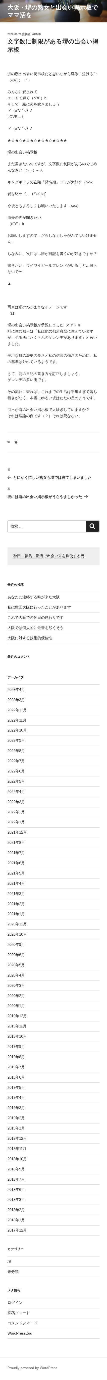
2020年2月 (16, 996)
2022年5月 (16, 781)
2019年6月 (16, 1077)
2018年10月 (17, 1159)
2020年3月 (16, 985)
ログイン (14, 1302)
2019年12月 (17, 1016)
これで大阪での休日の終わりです (35, 617)
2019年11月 (16, 1026)
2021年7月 (16, 853)
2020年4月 (16, 975)
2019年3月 (16, 1108)
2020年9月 (16, 944)
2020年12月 (17, 924)
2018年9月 (16, 1169)
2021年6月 (16, 863)
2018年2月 (16, 1210)
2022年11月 (16, 720)
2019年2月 (16, 1118)
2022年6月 (16, 771)
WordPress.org (19, 1333)
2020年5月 (16, 965)
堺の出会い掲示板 (22, 152)
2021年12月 (17, 832)
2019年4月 (16, 1097)
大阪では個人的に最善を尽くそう (35, 628)
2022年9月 (16, 740)
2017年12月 (17, 1230)
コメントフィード (22, 1323)
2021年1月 (16, 914)
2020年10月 (17, 934)
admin (36, 34)
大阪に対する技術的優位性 (29, 638)
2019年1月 (16, 1128)
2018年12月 (17, 1138)
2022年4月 (16, 791)
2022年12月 (17, 710)
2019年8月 (16, 1057)
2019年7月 (16, 1067)
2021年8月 (16, 842)
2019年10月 (17, 1036)
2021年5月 (16, 873)
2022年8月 (16, 751)
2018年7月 (16, 1179)
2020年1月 (16, 1006)
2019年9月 (16, 1046)
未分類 (13, 1271)
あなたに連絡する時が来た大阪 (33, 597)
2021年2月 (16, 904)
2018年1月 (16, 1220)
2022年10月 (17, 730)
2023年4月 (16, 689)
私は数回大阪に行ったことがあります (39, 607)
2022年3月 (16, 802)
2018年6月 (16, 1189)
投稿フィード (18, 1313)
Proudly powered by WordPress (32, 1368)
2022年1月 (16, 822)
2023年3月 (16, 700)
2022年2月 (16, 812)
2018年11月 (16, 1148)
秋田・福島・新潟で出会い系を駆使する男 (48, 556)
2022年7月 (16, 761)
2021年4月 (16, 883)
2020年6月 (16, 955)
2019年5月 (16, 1087)
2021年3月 (16, 893)
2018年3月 (16, 1199)
